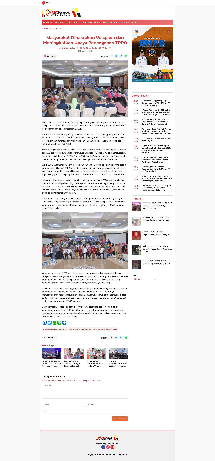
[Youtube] (112, 447)
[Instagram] (108, 447)
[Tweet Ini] (116, 56)
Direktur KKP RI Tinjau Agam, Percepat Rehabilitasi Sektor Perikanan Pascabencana (155, 159)
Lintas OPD (71, 22)
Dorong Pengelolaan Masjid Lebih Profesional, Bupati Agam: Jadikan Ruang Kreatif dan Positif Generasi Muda (118, 363)
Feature (125, 22)
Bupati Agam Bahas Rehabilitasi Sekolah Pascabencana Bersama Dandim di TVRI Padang (51, 363)
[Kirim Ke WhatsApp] (126, 56)
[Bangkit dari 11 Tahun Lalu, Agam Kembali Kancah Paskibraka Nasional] (74, 353)
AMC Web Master (67, 48)
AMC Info (59, 22)
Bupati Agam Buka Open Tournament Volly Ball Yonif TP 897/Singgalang (156, 169)
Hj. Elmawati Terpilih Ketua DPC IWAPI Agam (156, 139)
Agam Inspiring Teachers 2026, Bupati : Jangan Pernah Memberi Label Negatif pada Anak (157, 178)
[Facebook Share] (111, 56)
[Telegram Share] (121, 56)
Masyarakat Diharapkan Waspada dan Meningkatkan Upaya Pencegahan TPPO (80, 329)
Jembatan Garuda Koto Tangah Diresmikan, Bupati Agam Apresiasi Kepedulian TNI (156, 188)
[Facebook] (103, 447)
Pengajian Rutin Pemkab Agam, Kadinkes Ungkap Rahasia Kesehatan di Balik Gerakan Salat (157, 131)
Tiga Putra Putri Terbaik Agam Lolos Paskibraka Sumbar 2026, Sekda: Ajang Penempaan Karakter (156, 149)
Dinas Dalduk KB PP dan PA (98, 48)
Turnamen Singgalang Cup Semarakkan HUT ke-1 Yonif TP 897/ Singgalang (156, 103)
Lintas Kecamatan (90, 22)
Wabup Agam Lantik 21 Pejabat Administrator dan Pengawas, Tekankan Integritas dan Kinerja (156, 112)
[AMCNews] (61, 12)
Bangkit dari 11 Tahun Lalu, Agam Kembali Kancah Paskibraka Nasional (73, 363)
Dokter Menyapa (111, 22)
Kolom (135, 22)
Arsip (134, 275)
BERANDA (47, 22)
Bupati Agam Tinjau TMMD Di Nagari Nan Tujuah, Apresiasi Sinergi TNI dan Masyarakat (155, 121)
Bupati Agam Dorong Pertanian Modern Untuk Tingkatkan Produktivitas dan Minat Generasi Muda (95, 363)
